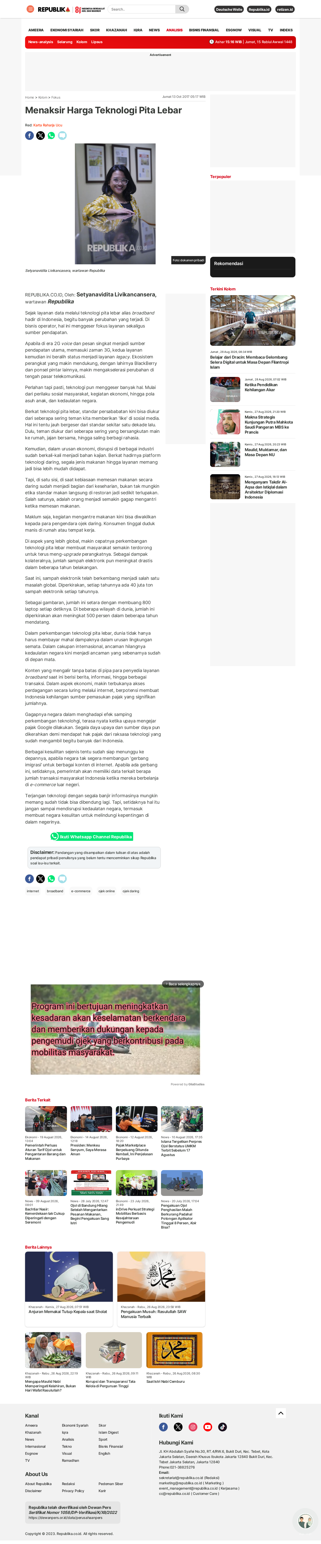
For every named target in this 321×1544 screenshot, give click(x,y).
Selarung (64, 42)
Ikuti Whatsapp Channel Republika (96, 836)
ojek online (107, 891)
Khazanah (33, 1432)
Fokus (55, 97)
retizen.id (285, 9)
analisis (174, 30)
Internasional (35, 1446)
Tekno (67, 1446)
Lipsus (97, 42)
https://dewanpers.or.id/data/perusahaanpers (66, 1517)
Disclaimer (33, 1491)
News (29, 1439)
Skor (102, 1425)
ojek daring (131, 891)
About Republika (38, 1484)
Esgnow (31, 1453)
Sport (103, 1439)
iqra (138, 30)
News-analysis (40, 42)
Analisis (68, 1439)
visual (254, 30)
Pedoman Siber (111, 1484)
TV (270, 30)
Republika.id (259, 9)
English (104, 1453)
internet (33, 891)
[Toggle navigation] (30, 9)
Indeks (286, 30)
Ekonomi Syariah (67, 30)
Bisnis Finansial (204, 30)
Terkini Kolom (223, 288)
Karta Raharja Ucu (47, 125)
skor (94, 30)
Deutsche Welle (229, 9)
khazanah (116, 30)
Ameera (31, 1425)
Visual (67, 1453)
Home (29, 97)
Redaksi (68, 1484)
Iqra (65, 1432)
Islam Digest (108, 1432)
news (154, 30)
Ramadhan (70, 1460)
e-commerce (81, 891)
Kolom (81, 42)
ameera (36, 30)
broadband (55, 891)
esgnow (234, 30)
